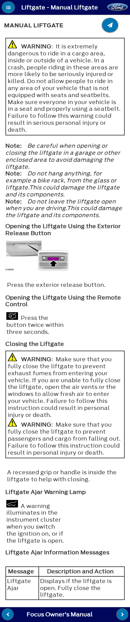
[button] (8, 7)
